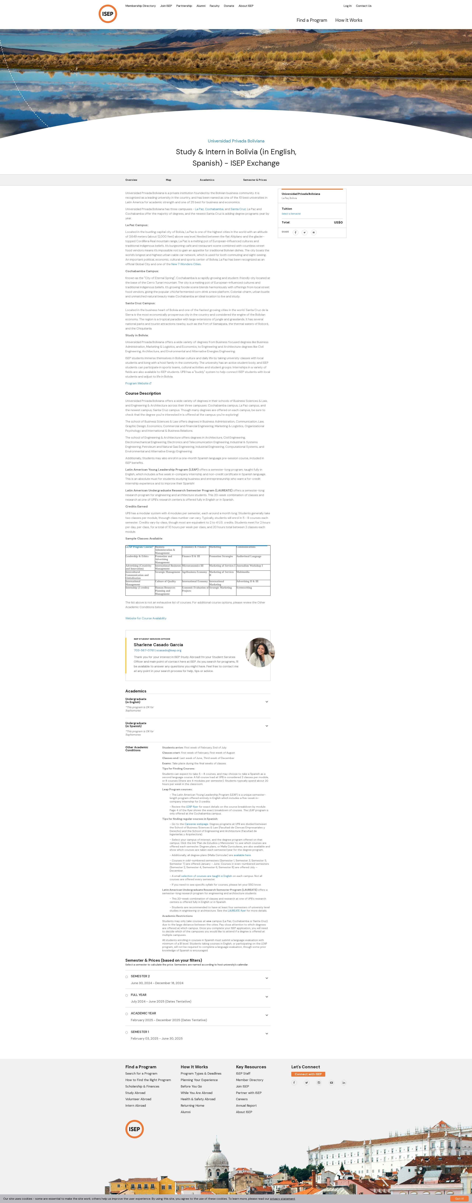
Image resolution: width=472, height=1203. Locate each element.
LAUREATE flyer (237, 910)
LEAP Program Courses (139, 547)
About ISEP (246, 6)
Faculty (215, 6)
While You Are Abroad (196, 1093)
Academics (207, 179)
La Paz (199, 209)
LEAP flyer (192, 806)
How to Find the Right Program (148, 1080)
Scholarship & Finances (142, 1086)
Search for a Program (141, 1073)
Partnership (184, 6)
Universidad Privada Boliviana (236, 141)
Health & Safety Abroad (198, 1099)
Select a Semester (291, 213)
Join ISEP (166, 6)
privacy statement (282, 1199)
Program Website (137, 383)
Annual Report (246, 1106)
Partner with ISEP (249, 1093)
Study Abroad (135, 1093)
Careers (242, 1099)
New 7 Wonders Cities (186, 264)
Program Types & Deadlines (201, 1073)
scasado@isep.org (168, 650)
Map (168, 179)
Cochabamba (214, 209)
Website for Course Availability (145, 618)
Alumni (201, 6)
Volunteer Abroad (138, 1099)
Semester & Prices (255, 179)
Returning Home (192, 1106)
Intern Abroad (135, 1106)
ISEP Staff (243, 1073)
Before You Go (191, 1086)
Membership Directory (141, 6)
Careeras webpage (196, 824)
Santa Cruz (238, 209)
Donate (229, 6)
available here (242, 855)
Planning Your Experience (199, 1080)
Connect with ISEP (308, 1074)
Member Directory (249, 1080)
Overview (131, 179)
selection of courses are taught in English (206, 876)
